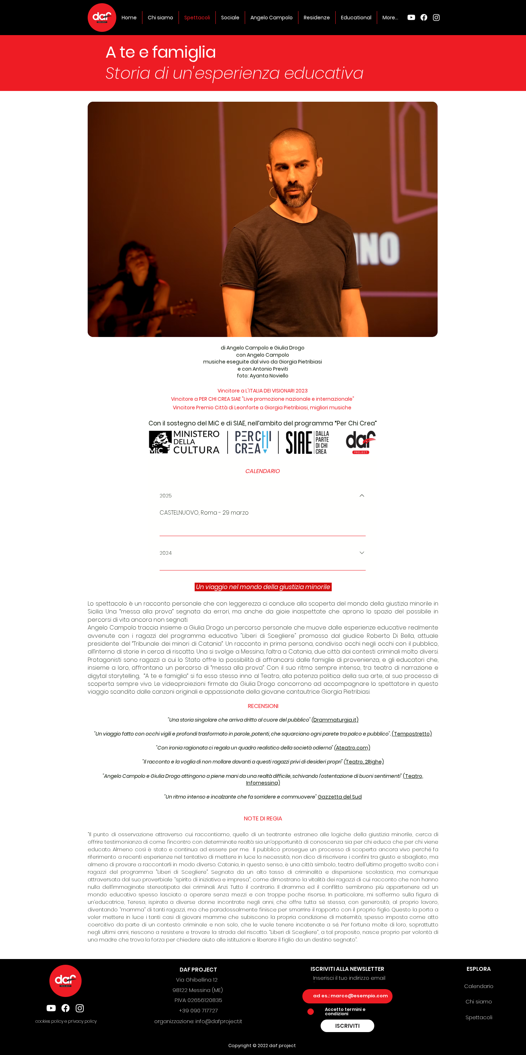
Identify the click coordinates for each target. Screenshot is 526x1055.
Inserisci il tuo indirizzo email (349, 978)
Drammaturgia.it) (336, 719)
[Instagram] (436, 17)
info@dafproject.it (218, 1021)
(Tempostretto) (412, 733)
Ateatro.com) (353, 747)
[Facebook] (423, 17)
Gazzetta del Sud (340, 796)
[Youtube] (411, 17)
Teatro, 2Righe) (365, 761)
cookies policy (49, 1021)
